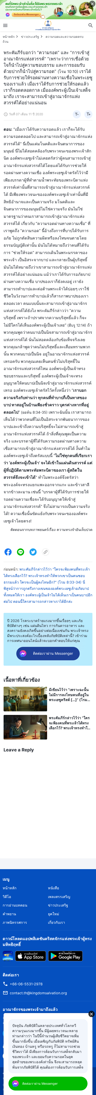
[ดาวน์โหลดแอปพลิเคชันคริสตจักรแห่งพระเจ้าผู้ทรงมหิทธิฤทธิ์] (8, 955)
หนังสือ (53, 888)
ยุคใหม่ (53, 914)
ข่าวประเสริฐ (30, 36)
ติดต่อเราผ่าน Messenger (40, 1083)
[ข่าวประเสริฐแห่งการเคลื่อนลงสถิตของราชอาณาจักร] (48, 25)
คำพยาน (9, 914)
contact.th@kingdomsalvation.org (38, 993)
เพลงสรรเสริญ (59, 896)
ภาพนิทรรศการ (15, 922)
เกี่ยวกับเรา (56, 922)
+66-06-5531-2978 (26, 984)
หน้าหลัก (9, 36)
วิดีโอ (7, 896)
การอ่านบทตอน (15, 905)
